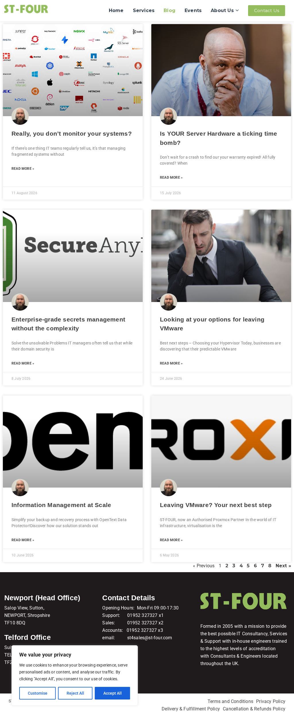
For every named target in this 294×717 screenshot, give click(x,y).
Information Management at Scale (61, 505)
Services (144, 10)
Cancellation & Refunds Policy (254, 709)
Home (116, 10)
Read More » (22, 169)
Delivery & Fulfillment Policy (191, 709)
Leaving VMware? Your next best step (216, 505)
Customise (37, 693)
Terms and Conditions (230, 701)
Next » (283, 565)
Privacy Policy (270, 701)
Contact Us (266, 10)
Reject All (75, 693)
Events (193, 10)
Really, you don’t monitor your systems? (71, 133)
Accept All (112, 693)
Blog (169, 10)
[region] (74, 675)
